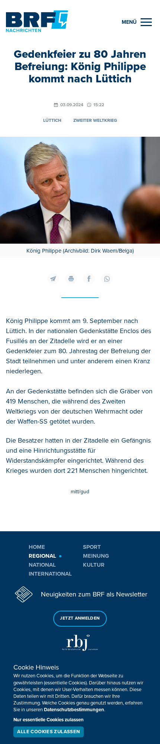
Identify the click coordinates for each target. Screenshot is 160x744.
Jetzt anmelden (80, 618)
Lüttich (52, 120)
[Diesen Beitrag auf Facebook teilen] (89, 279)
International (50, 573)
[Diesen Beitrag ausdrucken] (71, 279)
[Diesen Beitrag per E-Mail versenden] (53, 279)
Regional (42, 556)
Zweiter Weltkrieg (95, 120)
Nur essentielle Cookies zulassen (48, 720)
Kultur (94, 564)
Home (37, 547)
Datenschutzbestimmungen (74, 710)
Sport (92, 547)
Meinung (96, 556)
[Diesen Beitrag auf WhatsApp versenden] (107, 279)
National (42, 564)
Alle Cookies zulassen (48, 732)
